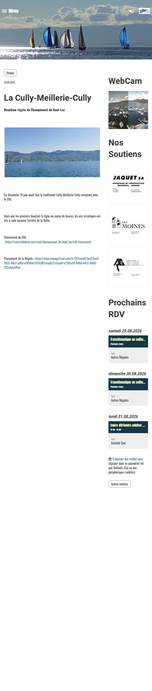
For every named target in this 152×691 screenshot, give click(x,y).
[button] (128, 349)
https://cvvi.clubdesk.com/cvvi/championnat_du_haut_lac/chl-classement (48, 241)
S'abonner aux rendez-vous (127, 459)
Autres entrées (119, 484)
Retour (10, 73)
